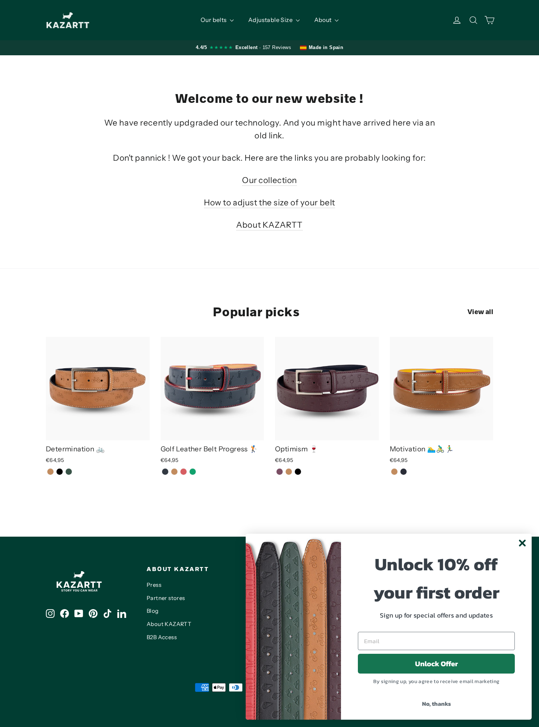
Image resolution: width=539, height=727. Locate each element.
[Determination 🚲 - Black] (59, 472)
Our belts (214, 19)
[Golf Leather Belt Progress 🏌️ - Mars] (183, 472)
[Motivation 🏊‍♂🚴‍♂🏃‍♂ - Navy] (403, 472)
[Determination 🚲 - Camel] (50, 472)
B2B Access (162, 637)
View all (480, 312)
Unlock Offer (436, 663)
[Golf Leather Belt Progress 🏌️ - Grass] (193, 472)
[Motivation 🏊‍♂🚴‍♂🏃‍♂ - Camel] (394, 472)
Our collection (269, 180)
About (323, 19)
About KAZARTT (269, 225)
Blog (153, 611)
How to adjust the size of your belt (269, 202)
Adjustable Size (271, 19)
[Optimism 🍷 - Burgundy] (279, 472)
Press (154, 585)
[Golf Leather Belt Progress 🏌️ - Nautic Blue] (165, 472)
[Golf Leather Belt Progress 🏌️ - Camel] (174, 472)
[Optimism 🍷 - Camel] (289, 472)
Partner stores (166, 598)
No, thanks (436, 703)
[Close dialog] (522, 543)
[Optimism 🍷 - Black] (298, 472)
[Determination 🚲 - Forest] (69, 472)
